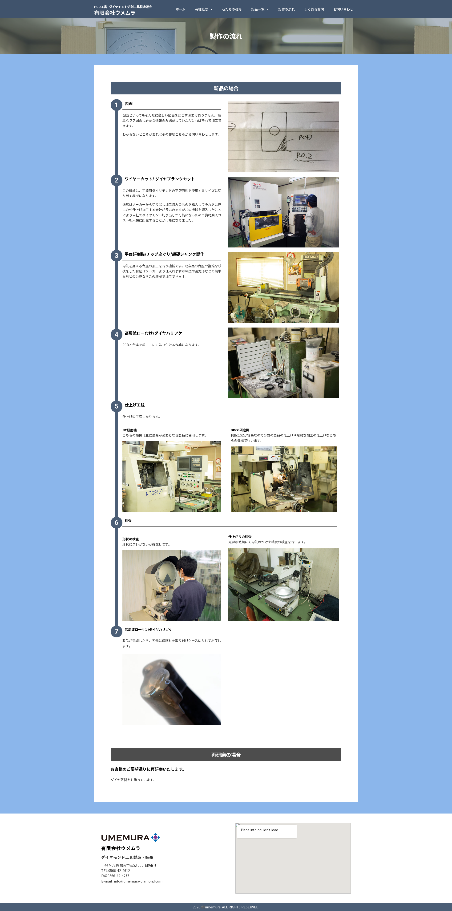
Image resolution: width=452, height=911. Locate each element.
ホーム (181, 9)
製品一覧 (257, 9)
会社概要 (201, 9)
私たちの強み (232, 9)
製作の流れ (286, 9)
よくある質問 (314, 9)
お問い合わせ (343, 9)
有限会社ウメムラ (123, 10)
